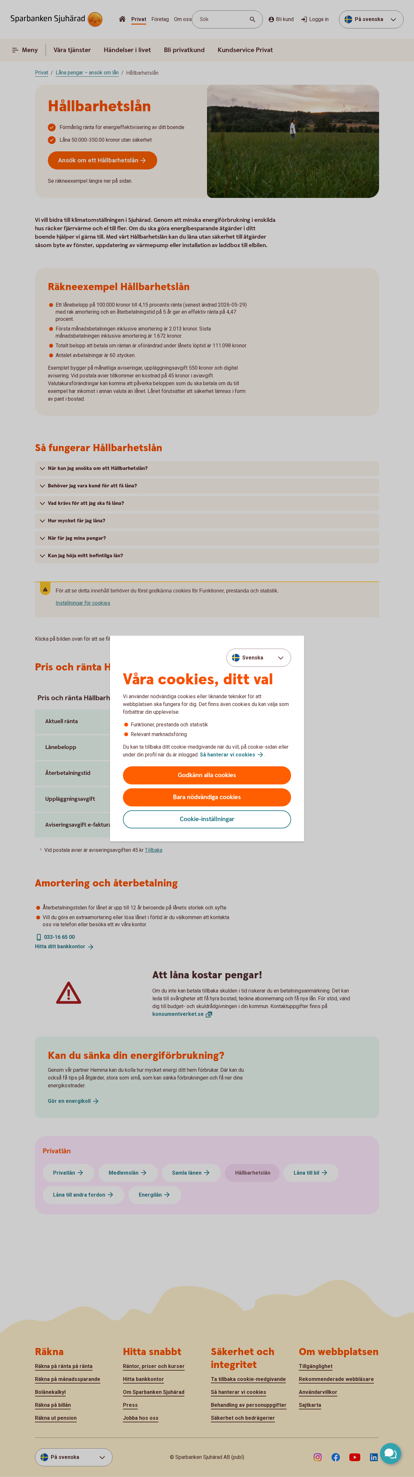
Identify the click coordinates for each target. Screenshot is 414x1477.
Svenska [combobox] (252, 657)
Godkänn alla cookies (207, 775)
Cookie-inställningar (207, 819)
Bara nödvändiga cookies (207, 797)
